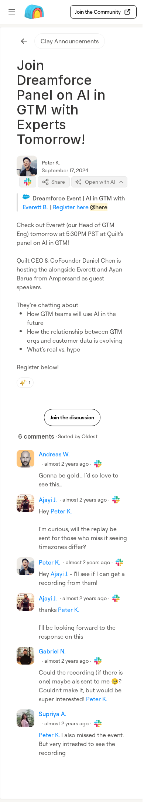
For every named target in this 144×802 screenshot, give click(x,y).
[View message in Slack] (27, 181)
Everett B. (35, 207)
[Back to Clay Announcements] (24, 41)
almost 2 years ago (66, 463)
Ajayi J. (59, 574)
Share (58, 182)
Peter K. (51, 162)
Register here (70, 207)
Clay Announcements (70, 41)
